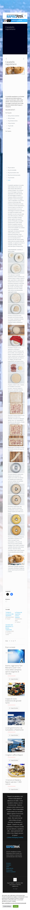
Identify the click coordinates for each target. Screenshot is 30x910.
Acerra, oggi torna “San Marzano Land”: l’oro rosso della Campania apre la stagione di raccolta (13, 669)
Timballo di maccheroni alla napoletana (10, 614)
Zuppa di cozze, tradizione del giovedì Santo (13, 701)
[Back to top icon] (15, 879)
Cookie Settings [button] (7, 906)
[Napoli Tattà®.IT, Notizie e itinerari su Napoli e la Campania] (15, 15)
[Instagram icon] (15, 889)
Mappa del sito (9, 868)
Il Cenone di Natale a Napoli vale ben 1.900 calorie (13, 782)
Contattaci (8, 865)
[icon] (16, 889)
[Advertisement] (15, 43)
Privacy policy (9, 870)
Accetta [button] (15, 906)
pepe (9, 180)
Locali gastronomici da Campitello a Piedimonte (14, 729)
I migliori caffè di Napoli (14, 755)
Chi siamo (8, 863)
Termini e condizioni (11, 871)
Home (7, 866)
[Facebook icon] (13, 889)
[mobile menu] (25, 15)
